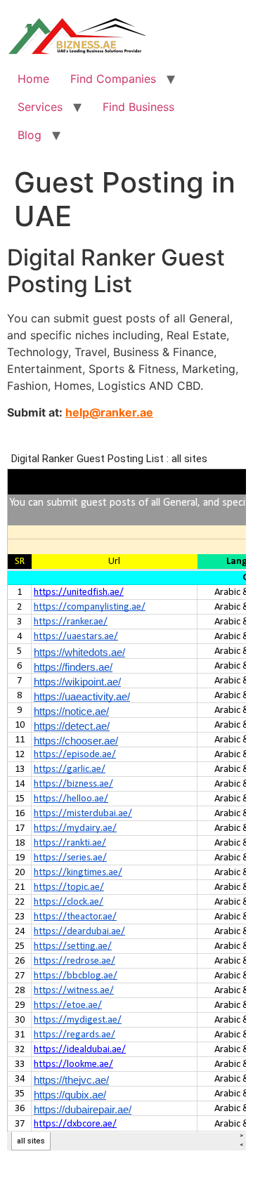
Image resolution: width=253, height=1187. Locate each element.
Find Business (138, 107)
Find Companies (113, 79)
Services (40, 107)
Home (33, 79)
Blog (29, 135)
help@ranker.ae (109, 412)
